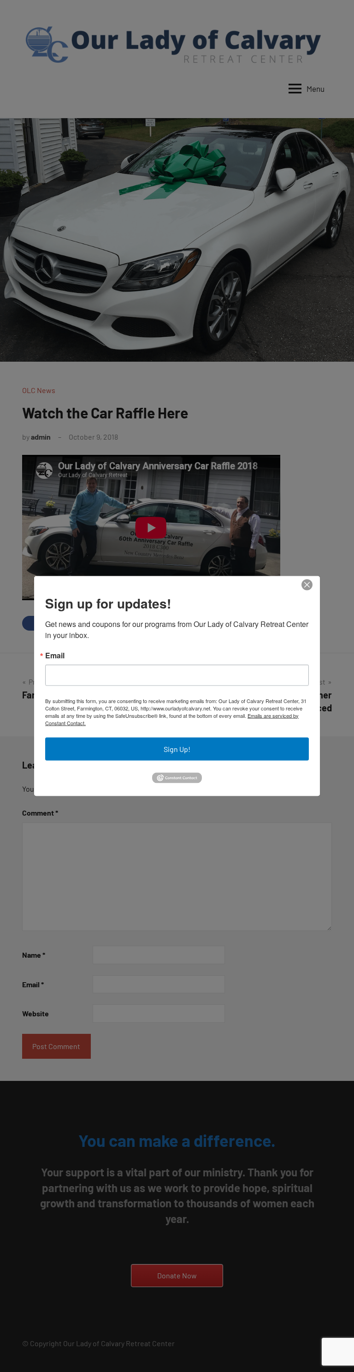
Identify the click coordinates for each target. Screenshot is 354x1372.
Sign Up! (177, 748)
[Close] (306, 585)
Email (55, 655)
